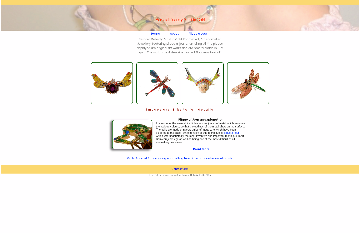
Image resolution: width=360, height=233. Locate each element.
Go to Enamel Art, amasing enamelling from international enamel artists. (180, 158)
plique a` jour (231, 132)
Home (155, 33)
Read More (201, 149)
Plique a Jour (198, 33)
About (174, 33)
